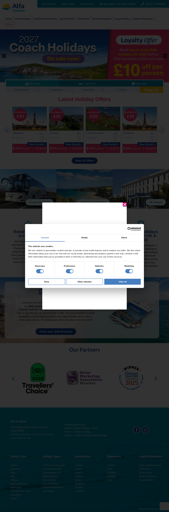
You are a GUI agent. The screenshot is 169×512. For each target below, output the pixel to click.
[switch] (69, 271)
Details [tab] (84, 237)
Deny (46, 282)
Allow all (122, 282)
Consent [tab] (45, 237)
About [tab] (124, 237)
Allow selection (85, 282)
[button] (125, 204)
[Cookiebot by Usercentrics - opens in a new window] (129, 229)
